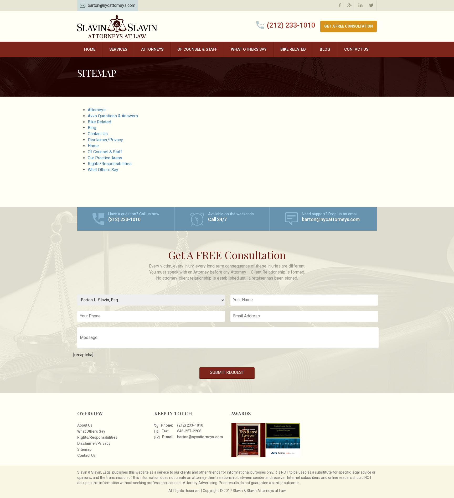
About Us (84, 425)
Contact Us (356, 49)
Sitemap (84, 449)
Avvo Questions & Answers (113, 115)
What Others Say (248, 49)
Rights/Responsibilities (110, 163)
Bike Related (293, 49)
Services (118, 49)
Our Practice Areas (105, 157)
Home (89, 49)
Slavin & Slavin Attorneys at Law (118, 26)
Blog (325, 49)
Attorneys (152, 49)
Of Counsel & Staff (197, 49)
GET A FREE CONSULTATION (348, 26)
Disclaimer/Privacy (105, 139)
